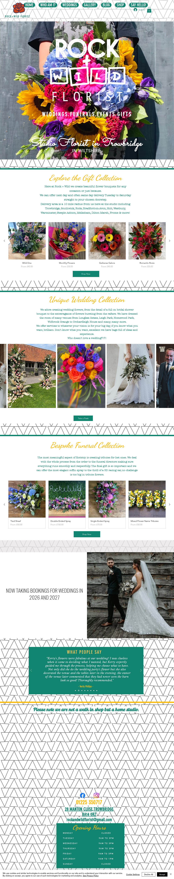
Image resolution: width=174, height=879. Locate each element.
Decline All (148, 874)
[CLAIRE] (93, 690)
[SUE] (84, 690)
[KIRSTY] (90, 690)
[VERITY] (78, 690)
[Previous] (31, 670)
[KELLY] (87, 690)
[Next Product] (169, 240)
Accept (162, 874)
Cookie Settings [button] (133, 874)
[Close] (170, 874)
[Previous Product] (4, 240)
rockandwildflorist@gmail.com (89, 819)
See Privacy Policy (91, 875)
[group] (87, 245)
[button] (149, 10)
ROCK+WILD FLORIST (17, 16)
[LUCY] (81, 690)
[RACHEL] (96, 690)
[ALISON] (75, 690)
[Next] (141, 670)
